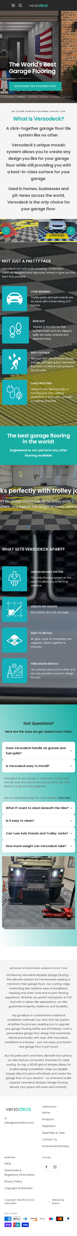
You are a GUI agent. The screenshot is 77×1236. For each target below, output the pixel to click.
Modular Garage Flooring (52, 975)
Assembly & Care (53, 1133)
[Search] (20, 5)
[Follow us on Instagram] (55, 1167)
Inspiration (49, 1126)
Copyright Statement (18, 1188)
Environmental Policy (55, 1146)
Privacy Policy (13, 1181)
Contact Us (49, 1139)
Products (48, 1119)
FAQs (7, 1163)
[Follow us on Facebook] (46, 1167)
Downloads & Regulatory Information (19, 1172)
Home (46, 1112)
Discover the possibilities (35, 86)
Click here (64, 798)
